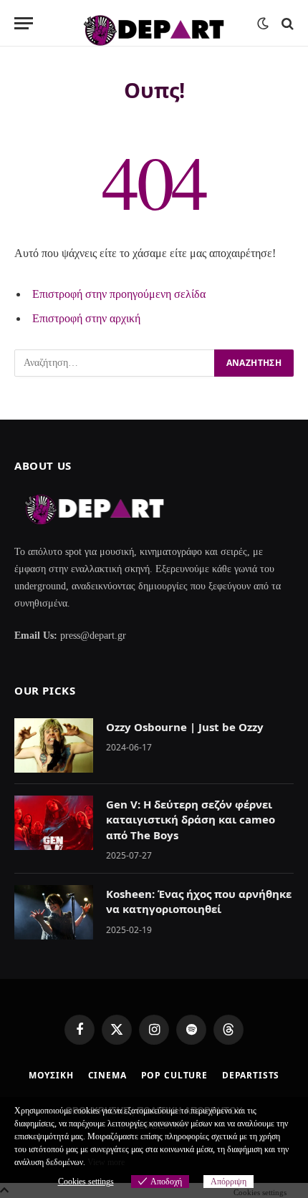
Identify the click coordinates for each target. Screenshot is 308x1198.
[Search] (286, 23)
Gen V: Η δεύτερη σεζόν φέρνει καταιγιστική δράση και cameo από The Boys (190, 819)
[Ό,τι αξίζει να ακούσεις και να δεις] (154, 23)
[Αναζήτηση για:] (115, 363)
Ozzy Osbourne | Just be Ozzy (185, 727)
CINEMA (107, 1075)
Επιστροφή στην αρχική (86, 318)
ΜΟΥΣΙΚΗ (51, 1075)
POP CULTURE (174, 1075)
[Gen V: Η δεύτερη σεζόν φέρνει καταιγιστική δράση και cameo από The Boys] (53, 823)
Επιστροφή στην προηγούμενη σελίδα (119, 294)
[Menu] (23, 23)
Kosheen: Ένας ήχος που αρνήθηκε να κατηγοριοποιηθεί (199, 901)
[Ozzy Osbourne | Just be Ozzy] (53, 745)
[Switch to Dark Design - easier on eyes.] (263, 23)
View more (106, 1162)
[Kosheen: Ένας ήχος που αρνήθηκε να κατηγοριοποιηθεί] (53, 912)
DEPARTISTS (250, 1075)
